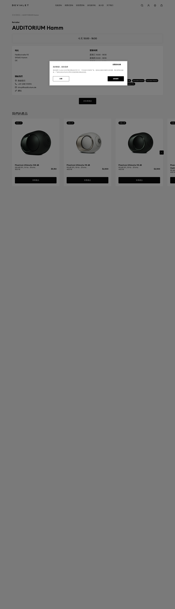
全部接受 (115, 79)
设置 (61, 79)
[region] (88, 73)
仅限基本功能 (117, 64)
